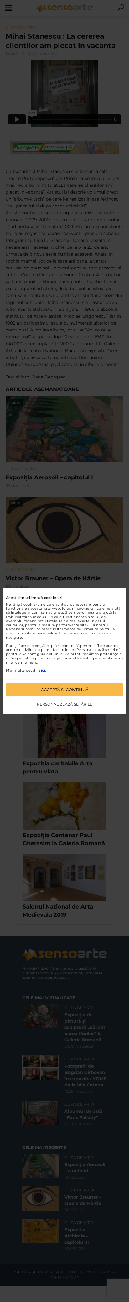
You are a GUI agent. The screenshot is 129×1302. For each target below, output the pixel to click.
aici (42, 670)
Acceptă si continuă (64, 689)
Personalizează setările (64, 704)
